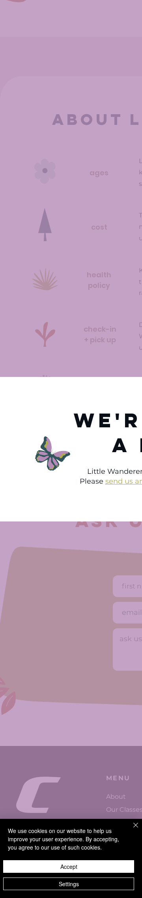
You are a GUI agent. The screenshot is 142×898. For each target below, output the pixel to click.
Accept (68, 866)
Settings (69, 884)
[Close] (130, 829)
